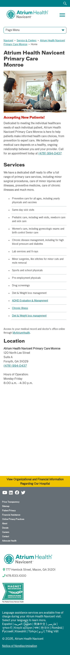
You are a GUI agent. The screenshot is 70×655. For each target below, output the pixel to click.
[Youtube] (5, 492)
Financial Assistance (11, 515)
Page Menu (13, 30)
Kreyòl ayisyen (23, 628)
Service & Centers (26, 40)
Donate (5, 528)
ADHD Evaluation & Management (30, 300)
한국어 (45, 628)
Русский (7, 631)
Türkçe (32, 631)
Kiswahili (20, 631)
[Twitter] (23, 492)
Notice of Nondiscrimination (19, 646)
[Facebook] (17, 492)
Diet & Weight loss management (29, 316)
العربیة (18, 624)
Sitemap (5, 506)
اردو (41, 631)
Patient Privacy (9, 511)
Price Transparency (10, 502)
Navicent (8, 40)
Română (57, 628)
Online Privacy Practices (13, 519)
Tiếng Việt (52, 631)
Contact (5, 536)
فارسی (52, 624)
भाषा (36, 628)
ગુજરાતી (7, 628)
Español (7, 624)
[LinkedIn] (11, 492)
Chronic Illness (20, 308)
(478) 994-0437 (49, 153)
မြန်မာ (28, 624)
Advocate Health (9, 541)
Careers (5, 532)
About (4, 524)
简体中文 (39, 624)
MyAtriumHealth (21, 333)
